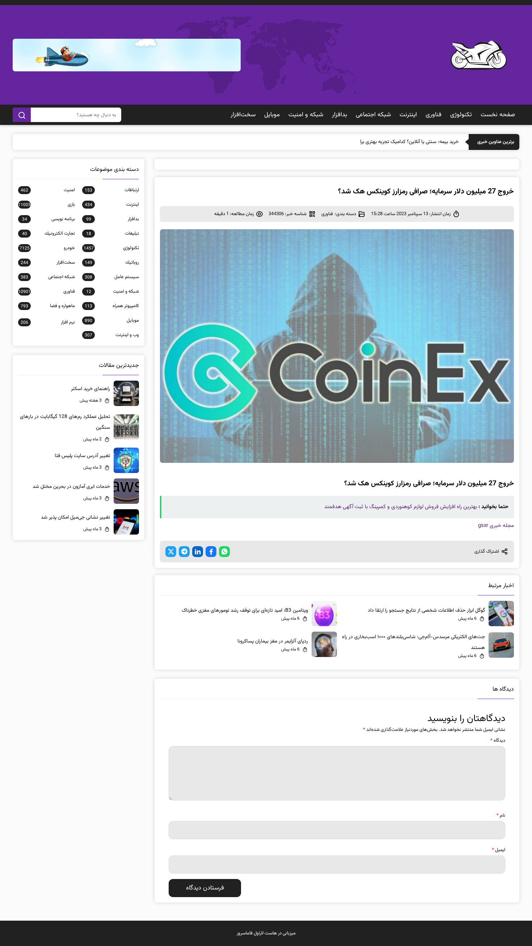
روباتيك (112, 262)
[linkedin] (197, 551)
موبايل (272, 115)
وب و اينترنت (112, 335)
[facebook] (211, 551)
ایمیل (498, 850)
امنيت (48, 190)
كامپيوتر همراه (112, 306)
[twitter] (170, 551)
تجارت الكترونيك (48, 233)
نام (501, 815)
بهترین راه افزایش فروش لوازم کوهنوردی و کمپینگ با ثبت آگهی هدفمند (400, 507)
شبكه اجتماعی (373, 115)
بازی (46, 204)
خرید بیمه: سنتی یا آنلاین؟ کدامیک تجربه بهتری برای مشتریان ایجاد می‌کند (386, 142)
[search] (22, 115)
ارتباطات (112, 190)
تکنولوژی (461, 115)
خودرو (47, 248)
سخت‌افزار (243, 115)
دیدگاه (497, 740)
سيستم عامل (112, 277)
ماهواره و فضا (48, 306)
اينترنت (408, 115)
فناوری (434, 115)
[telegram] (184, 551)
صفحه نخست (498, 115)
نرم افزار (48, 322)
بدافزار (339, 115)
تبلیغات (112, 233)
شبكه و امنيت (305, 115)
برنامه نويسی (48, 219)
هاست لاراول (265, 933)
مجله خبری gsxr (496, 526)
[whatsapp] (224, 551)
